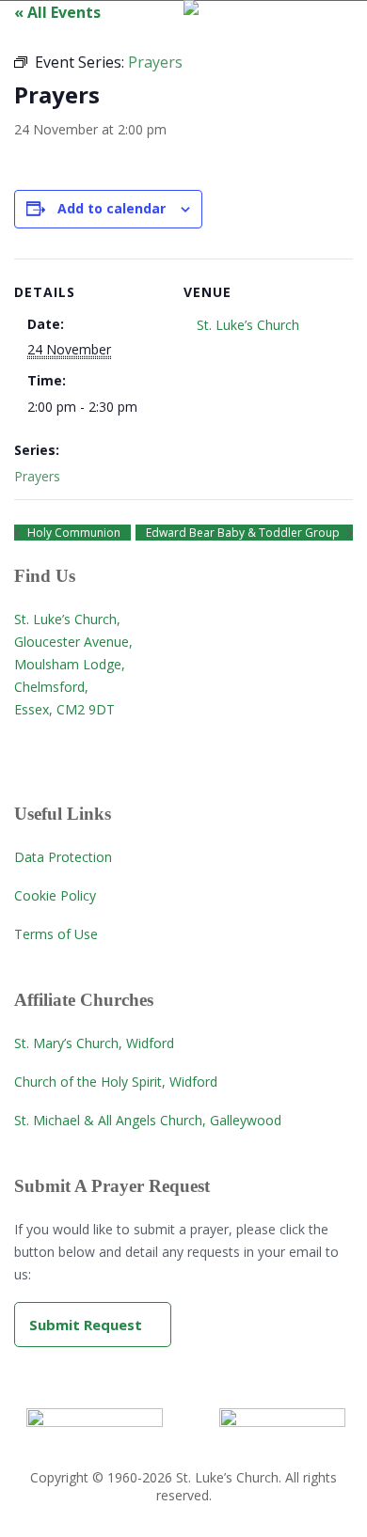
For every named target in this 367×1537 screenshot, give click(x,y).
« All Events (57, 12)
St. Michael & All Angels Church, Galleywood (147, 1120)
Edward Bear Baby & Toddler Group (244, 533)
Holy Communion (72, 533)
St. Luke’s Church (248, 325)
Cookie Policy (55, 895)
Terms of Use (56, 934)
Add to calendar (111, 208)
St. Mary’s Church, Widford (94, 1043)
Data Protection (63, 857)
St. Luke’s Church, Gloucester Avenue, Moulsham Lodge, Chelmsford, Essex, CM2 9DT (73, 664)
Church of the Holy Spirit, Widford (115, 1081)
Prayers (37, 476)
